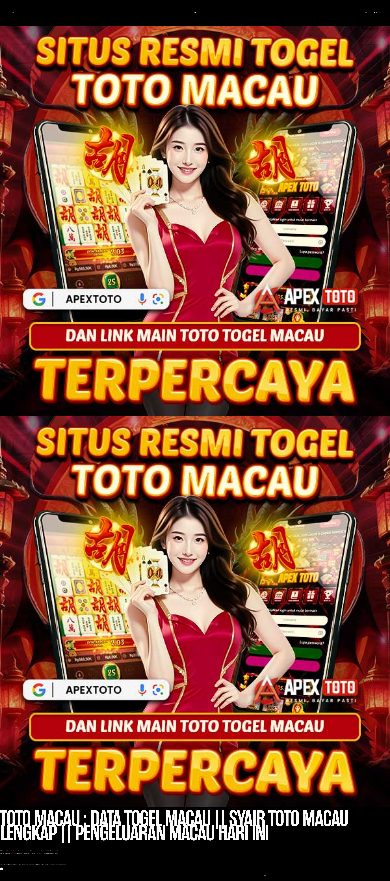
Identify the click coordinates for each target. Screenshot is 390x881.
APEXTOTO (1, 25)
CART (366, 12)
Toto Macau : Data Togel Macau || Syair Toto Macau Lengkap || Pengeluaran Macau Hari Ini (11, 25)
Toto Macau (13, 12)
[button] (1, 869)
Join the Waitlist (376, 12)
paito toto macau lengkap (13, 853)
